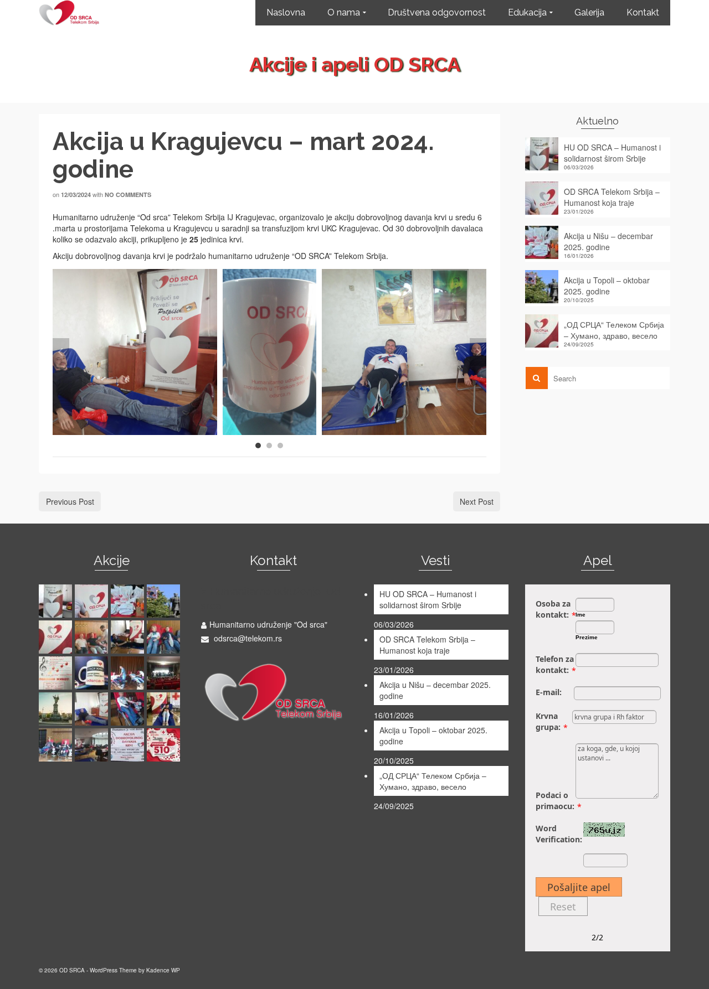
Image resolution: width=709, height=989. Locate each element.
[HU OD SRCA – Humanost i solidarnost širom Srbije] (57, 601)
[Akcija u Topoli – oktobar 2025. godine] (165, 601)
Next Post (477, 501)
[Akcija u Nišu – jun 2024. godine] (129, 673)
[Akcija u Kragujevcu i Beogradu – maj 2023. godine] (93, 745)
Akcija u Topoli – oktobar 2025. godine (607, 286)
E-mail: (549, 692)
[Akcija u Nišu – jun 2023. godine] (57, 745)
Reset (563, 906)
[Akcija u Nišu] (93, 637)
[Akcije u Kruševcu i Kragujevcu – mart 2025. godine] (129, 637)
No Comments (128, 194)
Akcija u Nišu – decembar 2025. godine (608, 241)
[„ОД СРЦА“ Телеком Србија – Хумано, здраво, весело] (57, 637)
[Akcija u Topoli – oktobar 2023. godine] (165, 709)
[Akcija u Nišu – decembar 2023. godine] (129, 709)
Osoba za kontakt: (553, 609)
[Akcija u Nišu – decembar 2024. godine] (165, 637)
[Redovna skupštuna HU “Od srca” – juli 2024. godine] (93, 673)
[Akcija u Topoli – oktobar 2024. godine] (57, 673)
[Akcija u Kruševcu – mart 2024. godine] (57, 709)
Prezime (587, 637)
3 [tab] (280, 445)
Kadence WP (163, 970)
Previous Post (70, 501)
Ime (580, 615)
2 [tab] (269, 445)
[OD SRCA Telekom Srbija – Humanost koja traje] (93, 601)
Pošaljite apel (578, 887)
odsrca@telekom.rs (247, 638)
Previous (61, 352)
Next (478, 352)
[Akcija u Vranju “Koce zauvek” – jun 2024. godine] (165, 673)
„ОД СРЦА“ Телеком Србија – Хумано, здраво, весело (614, 330)
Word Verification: (559, 834)
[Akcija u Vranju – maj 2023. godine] (129, 745)
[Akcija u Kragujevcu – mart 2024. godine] (93, 709)
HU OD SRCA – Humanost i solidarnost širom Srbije (612, 153)
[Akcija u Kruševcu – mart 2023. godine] (165, 745)
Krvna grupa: (548, 721)
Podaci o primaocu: (555, 800)
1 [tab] (258, 445)
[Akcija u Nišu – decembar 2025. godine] (129, 601)
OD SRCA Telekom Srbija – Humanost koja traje (612, 197)
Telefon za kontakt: (555, 664)
